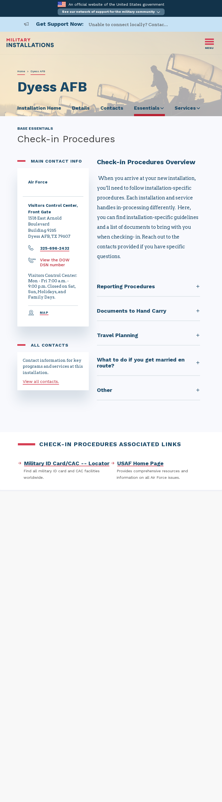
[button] (111, 11)
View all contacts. (41, 381)
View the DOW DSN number (55, 262)
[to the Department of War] (62, 4)
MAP (44, 313)
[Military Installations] (30, 45)
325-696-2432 (54, 248)
